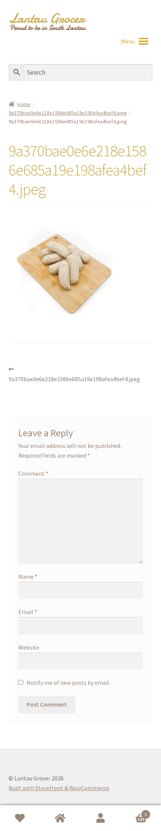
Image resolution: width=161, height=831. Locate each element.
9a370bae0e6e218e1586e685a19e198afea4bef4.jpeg (68, 112)
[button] (128, 41)
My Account (100, 818)
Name (27, 576)
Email (27, 611)
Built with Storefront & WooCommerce (59, 788)
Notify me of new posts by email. (68, 682)
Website (28, 647)
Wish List (20, 818)
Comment (33, 473)
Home (23, 104)
